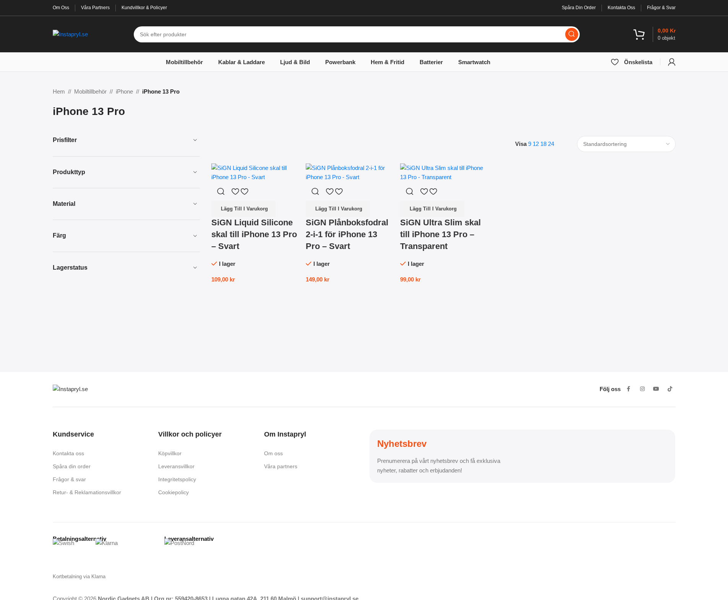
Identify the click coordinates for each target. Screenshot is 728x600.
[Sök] (571, 34)
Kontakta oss (68, 453)
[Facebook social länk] (628, 389)
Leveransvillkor (176, 466)
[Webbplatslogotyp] (70, 33)
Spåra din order (72, 466)
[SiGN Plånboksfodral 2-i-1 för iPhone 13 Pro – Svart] (349, 172)
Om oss (273, 453)
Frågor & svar (69, 479)
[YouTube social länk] (656, 389)
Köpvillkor (170, 453)
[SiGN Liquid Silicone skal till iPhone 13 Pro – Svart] (254, 172)
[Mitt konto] (671, 62)
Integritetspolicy (177, 479)
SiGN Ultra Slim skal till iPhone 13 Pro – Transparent (440, 234)
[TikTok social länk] (670, 389)
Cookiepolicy (173, 492)
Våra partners (280, 466)
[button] (243, 209)
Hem (59, 91)
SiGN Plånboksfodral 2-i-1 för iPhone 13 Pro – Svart (347, 234)
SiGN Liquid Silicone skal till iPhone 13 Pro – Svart (254, 234)
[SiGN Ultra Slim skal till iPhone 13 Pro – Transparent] (443, 172)
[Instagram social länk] (642, 389)
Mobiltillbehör (90, 91)
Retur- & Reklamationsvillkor (87, 492)
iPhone (124, 91)
